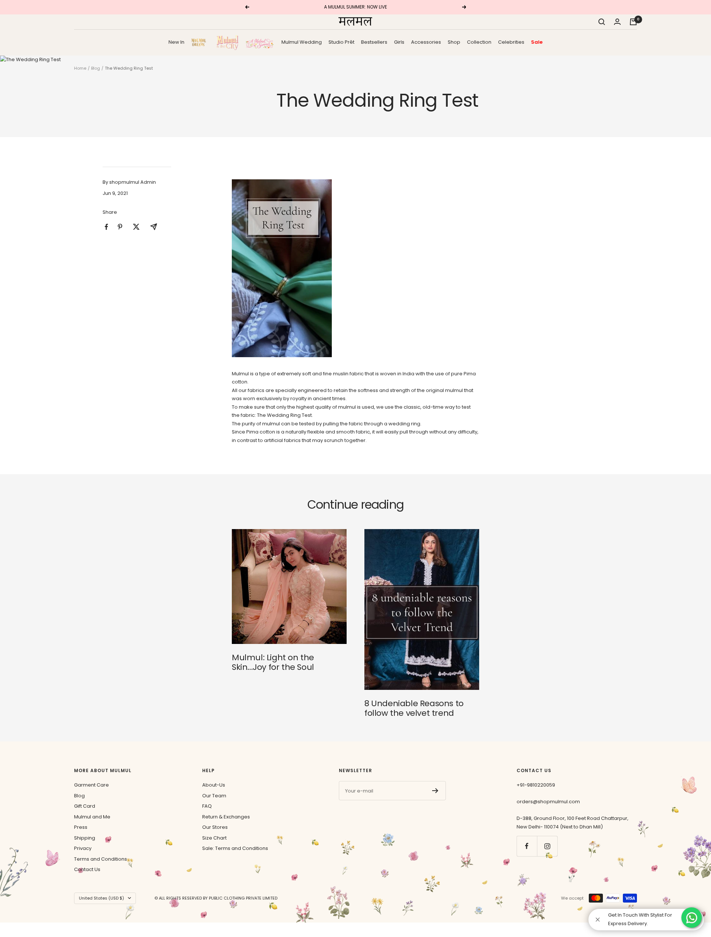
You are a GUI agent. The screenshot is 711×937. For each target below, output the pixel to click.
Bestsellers (374, 41)
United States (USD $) (101, 898)
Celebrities (511, 41)
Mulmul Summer (260, 42)
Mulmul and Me (92, 816)
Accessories (426, 41)
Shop (454, 41)
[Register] (435, 790)
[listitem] (106, 227)
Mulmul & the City (227, 42)
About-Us (213, 784)
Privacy (82, 848)
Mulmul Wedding (301, 41)
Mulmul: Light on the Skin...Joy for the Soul (273, 662)
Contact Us (87, 869)
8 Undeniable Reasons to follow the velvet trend (414, 708)
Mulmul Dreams (200, 42)
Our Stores (215, 827)
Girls (399, 41)
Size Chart (214, 837)
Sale (537, 41)
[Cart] (633, 22)
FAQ (207, 806)
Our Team (214, 795)
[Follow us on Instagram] (547, 846)
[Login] (617, 22)
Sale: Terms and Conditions (235, 848)
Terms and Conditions (100, 859)
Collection (479, 41)
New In (176, 41)
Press (80, 827)
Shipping (84, 837)
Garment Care (91, 784)
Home (80, 68)
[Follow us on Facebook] (527, 846)
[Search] (601, 22)
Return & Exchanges (226, 816)
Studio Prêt (341, 41)
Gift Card (84, 806)
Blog (95, 68)
